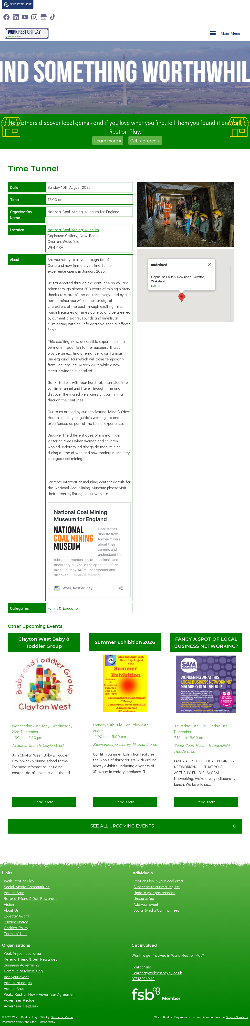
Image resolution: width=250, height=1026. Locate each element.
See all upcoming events (163, 825)
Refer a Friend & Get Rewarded (31, 898)
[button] (181, 297)
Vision (9, 904)
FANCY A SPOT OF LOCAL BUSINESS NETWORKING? (206, 642)
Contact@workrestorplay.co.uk (157, 972)
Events (155, 286)
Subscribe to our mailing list (157, 886)
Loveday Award (16, 915)
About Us (11, 910)
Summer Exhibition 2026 (125, 642)
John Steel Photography (39, 1022)
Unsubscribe (144, 898)
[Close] (209, 264)
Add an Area (14, 892)
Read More (45, 803)
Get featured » (145, 140)
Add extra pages (18, 982)
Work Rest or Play (19, 880)
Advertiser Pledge (19, 1000)
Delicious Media (62, 1017)
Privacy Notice (16, 921)
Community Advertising (23, 970)
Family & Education (64, 608)
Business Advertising (21, 964)
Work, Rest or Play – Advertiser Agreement (40, 994)
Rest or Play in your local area (158, 880)
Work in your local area (22, 953)
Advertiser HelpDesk (21, 1005)
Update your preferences (154, 892)
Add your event (146, 904)
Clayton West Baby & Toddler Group (44, 642)
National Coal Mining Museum (73, 229)
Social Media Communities (27, 886)
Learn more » (107, 140)
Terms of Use (15, 933)
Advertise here (20, 4)
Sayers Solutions (237, 1017)
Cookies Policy (16, 927)
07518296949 (143, 978)
